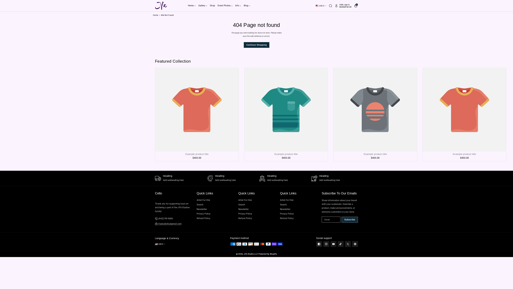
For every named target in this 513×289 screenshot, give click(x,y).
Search (200, 204)
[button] (192, 5)
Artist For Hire (203, 200)
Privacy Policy (203, 213)
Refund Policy (203, 218)
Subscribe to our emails (339, 193)
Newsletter (202, 209)
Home (155, 15)
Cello (158, 193)
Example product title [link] (197, 154)
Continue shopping (256, 45)
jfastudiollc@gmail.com (170, 224)
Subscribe (349, 219)
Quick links (205, 193)
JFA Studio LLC (251, 254)
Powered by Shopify (268, 254)
